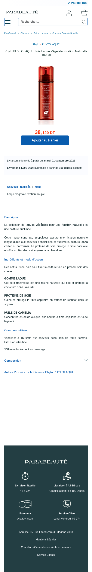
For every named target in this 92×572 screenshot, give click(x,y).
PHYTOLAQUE (50, 44)
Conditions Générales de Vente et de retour (46, 547)
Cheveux (25, 33)
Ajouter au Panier (45, 140)
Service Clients (46, 554)
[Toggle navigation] (7, 22)
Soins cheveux (41, 33)
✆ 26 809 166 (77, 3)
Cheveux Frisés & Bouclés (65, 33)
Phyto (36, 44)
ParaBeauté (10, 33)
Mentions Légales (46, 539)
